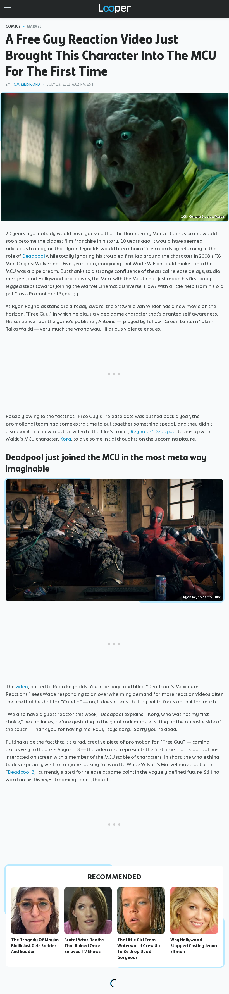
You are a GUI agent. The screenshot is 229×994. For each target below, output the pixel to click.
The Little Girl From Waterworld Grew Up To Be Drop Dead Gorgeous (138, 948)
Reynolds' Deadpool (153, 431)
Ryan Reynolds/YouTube (202, 597)
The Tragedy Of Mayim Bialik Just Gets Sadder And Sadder (35, 945)
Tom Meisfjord (25, 84)
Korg (65, 439)
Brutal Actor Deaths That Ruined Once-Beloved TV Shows (84, 945)
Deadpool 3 (21, 772)
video (22, 686)
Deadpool (33, 256)
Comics (13, 26)
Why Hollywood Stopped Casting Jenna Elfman (193, 945)
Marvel (34, 26)
